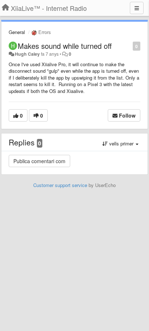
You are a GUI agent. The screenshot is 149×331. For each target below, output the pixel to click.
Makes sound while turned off (65, 46)
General (17, 32)
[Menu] (137, 8)
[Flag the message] (129, 45)
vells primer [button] (121, 143)
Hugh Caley (27, 54)
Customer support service (60, 185)
